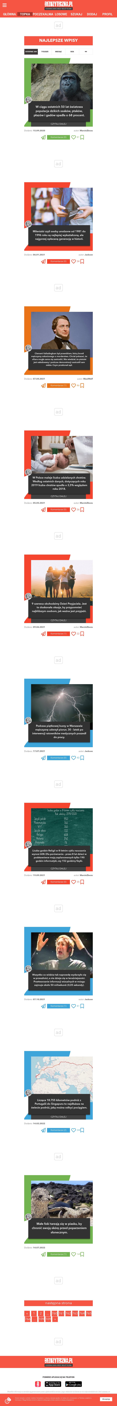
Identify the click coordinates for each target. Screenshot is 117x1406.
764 (82, 1313)
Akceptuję (106, 1399)
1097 (41, 1319)
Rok (72, 52)
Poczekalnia (43, 14)
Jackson (89, 255)
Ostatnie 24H (31, 52)
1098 (48, 1319)
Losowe (61, 14)
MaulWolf (88, 379)
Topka (25, 14)
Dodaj (92, 14)
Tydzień (44, 52)
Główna (9, 14)
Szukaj (76, 14)
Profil (107, 14)
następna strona (58, 1303)
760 (54, 1313)
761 (61, 1313)
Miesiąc (58, 52)
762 (68, 1313)
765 (89, 1313)
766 (27, 1319)
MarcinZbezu (86, 131)
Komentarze (58, 137)
